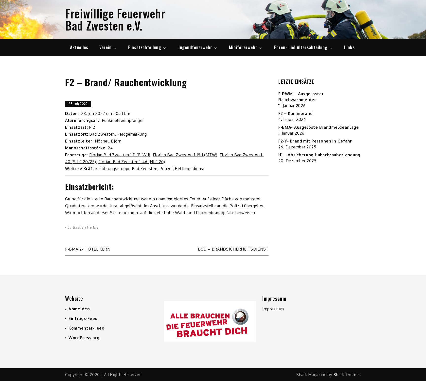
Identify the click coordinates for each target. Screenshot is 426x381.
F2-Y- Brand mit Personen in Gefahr (315, 141)
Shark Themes (347, 374)
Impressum (273, 308)
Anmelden (79, 308)
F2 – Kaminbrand (295, 113)
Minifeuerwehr (243, 47)
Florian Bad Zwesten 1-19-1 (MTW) (185, 154)
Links (349, 47)
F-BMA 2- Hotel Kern (87, 249)
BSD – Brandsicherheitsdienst (233, 249)
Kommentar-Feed (87, 328)
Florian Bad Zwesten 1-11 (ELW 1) (119, 154)
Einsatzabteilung (144, 47)
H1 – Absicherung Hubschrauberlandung (319, 154)
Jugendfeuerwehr (195, 47)
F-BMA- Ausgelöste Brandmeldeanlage (318, 127)
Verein (105, 47)
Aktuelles (79, 47)
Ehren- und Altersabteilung (301, 47)
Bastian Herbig (86, 227)
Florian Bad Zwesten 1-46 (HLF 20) (131, 161)
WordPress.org (84, 337)
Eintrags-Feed (83, 318)
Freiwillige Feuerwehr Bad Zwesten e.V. (115, 19)
